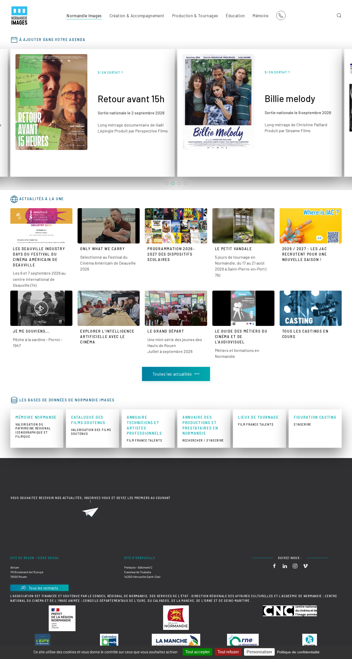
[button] (339, 15)
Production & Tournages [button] (195, 15)
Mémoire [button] (260, 15)
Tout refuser (228, 652)
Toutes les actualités (172, 374)
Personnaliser (259, 652)
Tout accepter (197, 652)
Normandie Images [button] (84, 15)
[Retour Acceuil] (19, 15)
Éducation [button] (235, 15)
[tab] (166, 183)
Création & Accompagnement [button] (137, 15)
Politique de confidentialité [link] (298, 652)
